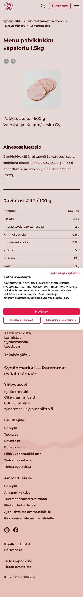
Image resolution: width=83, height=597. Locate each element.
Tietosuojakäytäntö (64, 273)
